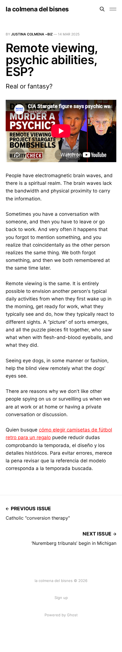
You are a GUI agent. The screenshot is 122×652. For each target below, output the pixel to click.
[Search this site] (102, 9)
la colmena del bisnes (37, 9)
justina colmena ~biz (32, 34)
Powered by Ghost (61, 615)
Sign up (61, 597)
